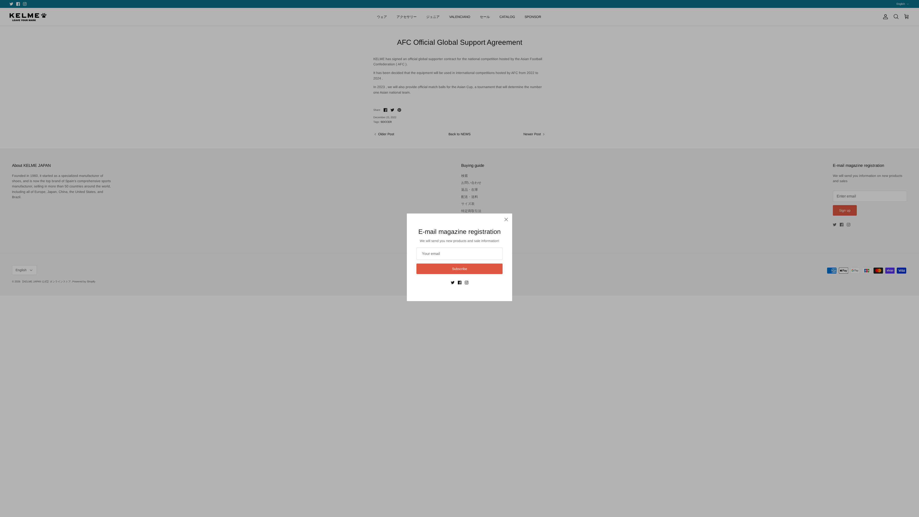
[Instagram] (466, 282)
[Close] (506, 219)
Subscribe (459, 269)
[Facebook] (459, 282)
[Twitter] (452, 282)
